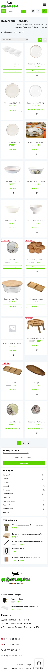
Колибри (27, 665)
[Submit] (23, 11)
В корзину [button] (12, 71)
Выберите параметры (35, 109)
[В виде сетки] (40, 40)
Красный (6, 497)
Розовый (6, 505)
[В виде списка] (45, 40)
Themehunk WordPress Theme (32, 668)
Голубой (6, 482)
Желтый (6, 486)
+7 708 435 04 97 (11, 650)
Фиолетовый (8, 509)
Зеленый (6, 490)
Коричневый (8, 494)
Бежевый (6, 475)
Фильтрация (24, 463)
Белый (5, 479)
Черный (6, 512)
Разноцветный (9, 501)
